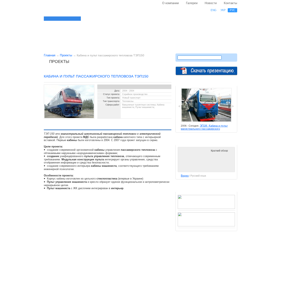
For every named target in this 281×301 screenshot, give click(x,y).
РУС (232, 10)
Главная (49, 55)
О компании (170, 3)
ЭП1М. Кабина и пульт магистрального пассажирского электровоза (204, 128)
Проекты (66, 55)
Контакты (230, 3)
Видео (185, 175)
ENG (213, 10)
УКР (223, 10)
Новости (211, 3)
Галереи (191, 3)
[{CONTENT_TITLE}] (75, 18)
